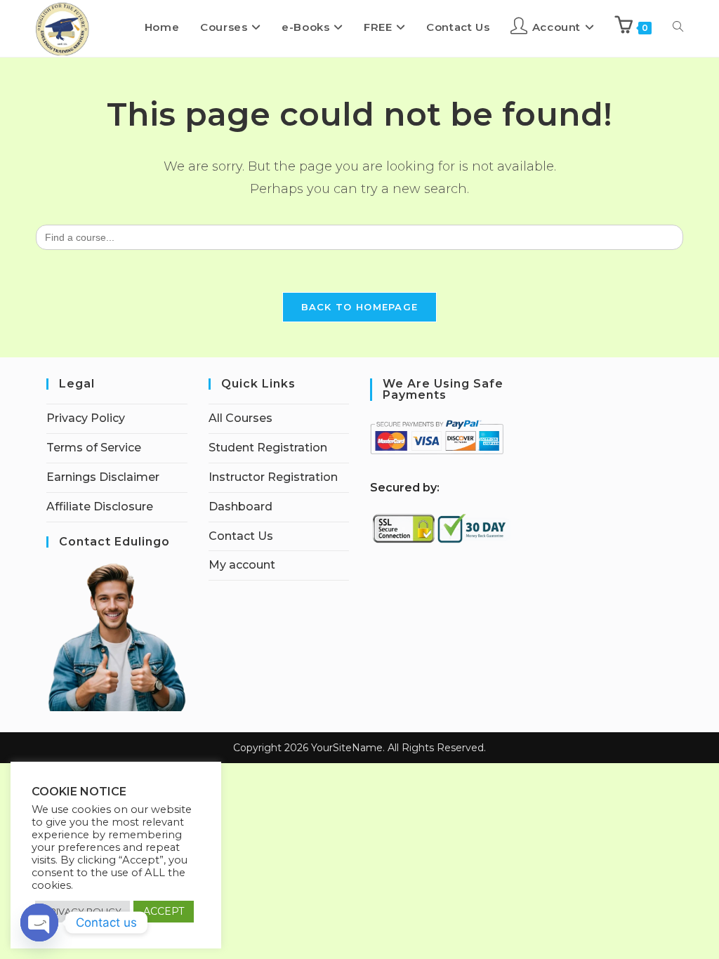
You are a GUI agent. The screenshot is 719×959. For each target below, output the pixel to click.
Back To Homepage (359, 306)
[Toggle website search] (678, 27)
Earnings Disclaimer (102, 477)
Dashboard (240, 506)
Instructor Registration (273, 477)
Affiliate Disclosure (99, 506)
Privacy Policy (85, 418)
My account (242, 564)
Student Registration (268, 447)
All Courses (240, 418)
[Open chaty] (39, 922)
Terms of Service (93, 447)
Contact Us (241, 536)
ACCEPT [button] (163, 911)
